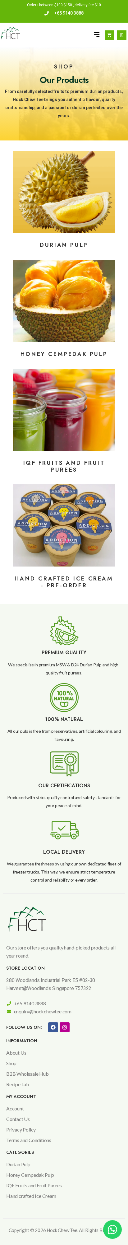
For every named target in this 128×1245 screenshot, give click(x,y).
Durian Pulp (64, 245)
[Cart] (109, 35)
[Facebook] (53, 1027)
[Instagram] (65, 1027)
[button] (97, 35)
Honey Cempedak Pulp (64, 354)
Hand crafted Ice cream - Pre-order (64, 582)
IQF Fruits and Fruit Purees (64, 466)
